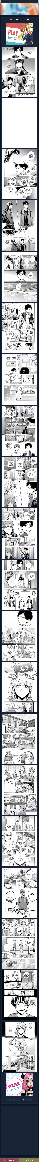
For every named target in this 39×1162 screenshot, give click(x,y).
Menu (3, 1)
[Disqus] (19, 1130)
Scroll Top (27, 1099)
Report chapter (14, 1099)
